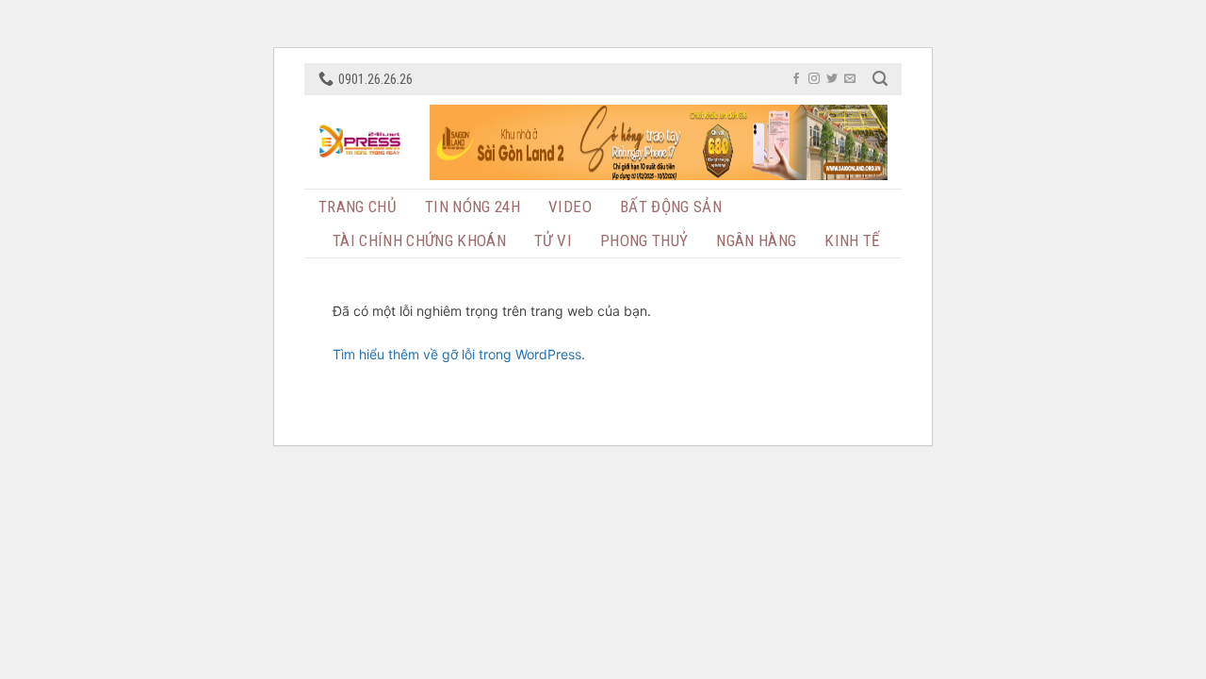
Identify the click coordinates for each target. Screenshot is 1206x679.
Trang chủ (357, 206)
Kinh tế (851, 240)
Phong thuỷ (644, 240)
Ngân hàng (756, 240)
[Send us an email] (850, 79)
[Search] (880, 78)
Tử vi (553, 240)
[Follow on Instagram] (814, 79)
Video (570, 206)
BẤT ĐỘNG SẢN (671, 206)
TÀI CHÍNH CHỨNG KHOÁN (419, 240)
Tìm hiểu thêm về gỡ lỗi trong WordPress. (459, 354)
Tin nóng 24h (472, 206)
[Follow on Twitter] (832, 79)
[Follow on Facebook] (796, 79)
